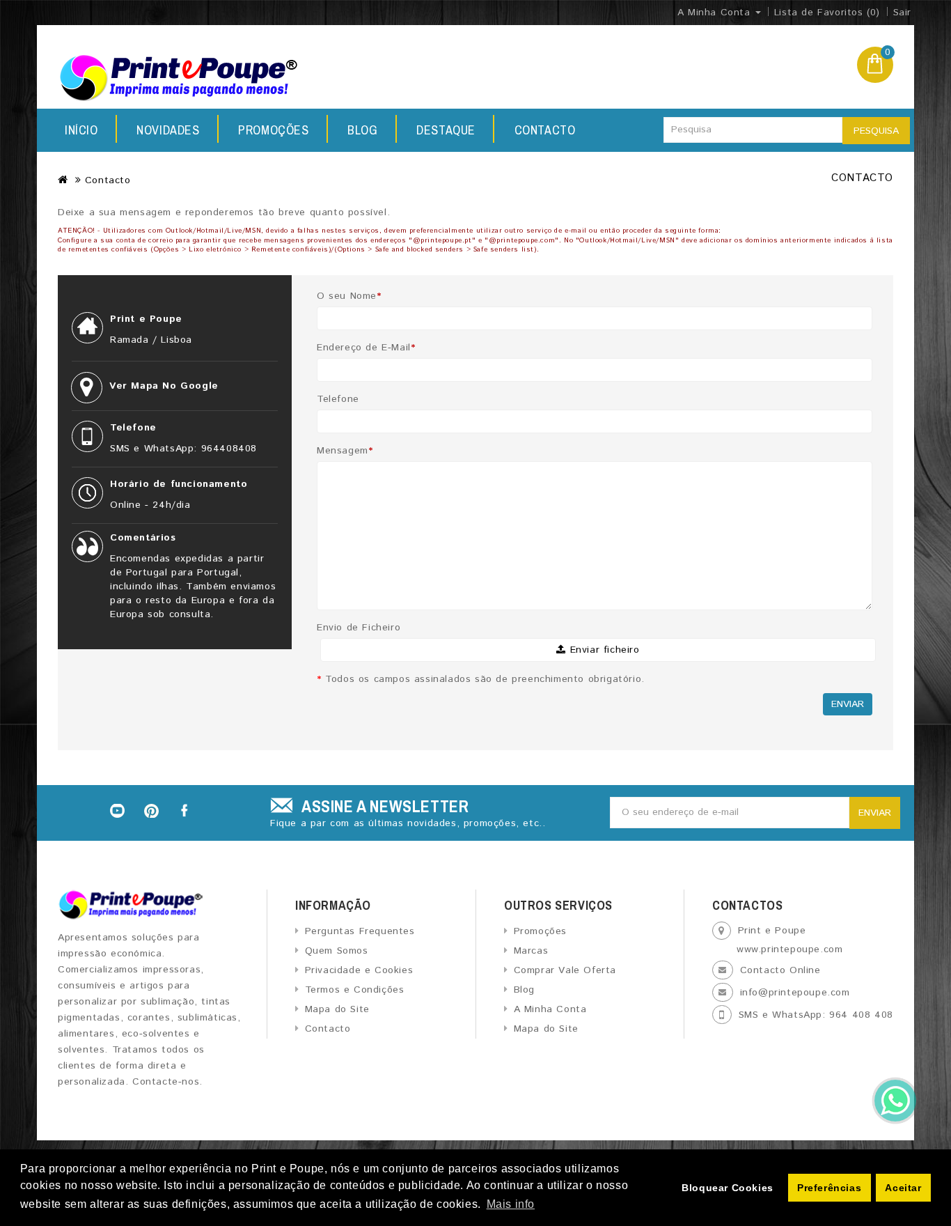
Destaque (445, 130)
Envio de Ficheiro (358, 628)
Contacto (545, 130)
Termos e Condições (354, 990)
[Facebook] (185, 811)
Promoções (273, 130)
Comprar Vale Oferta (565, 970)
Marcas (531, 951)
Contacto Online (780, 970)
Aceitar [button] (903, 1187)
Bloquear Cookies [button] (727, 1187)
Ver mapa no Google (164, 386)
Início (81, 130)
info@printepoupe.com (795, 993)
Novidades (167, 130)
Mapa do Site (337, 1009)
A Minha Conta (550, 1009)
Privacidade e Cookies (359, 970)
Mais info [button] (511, 1204)
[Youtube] (117, 811)
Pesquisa (876, 131)
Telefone (338, 399)
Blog (362, 130)
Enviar (847, 704)
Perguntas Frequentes (360, 931)
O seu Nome (349, 296)
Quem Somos (336, 951)
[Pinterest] (151, 811)
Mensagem (344, 451)
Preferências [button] (829, 1187)
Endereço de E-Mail (366, 348)
